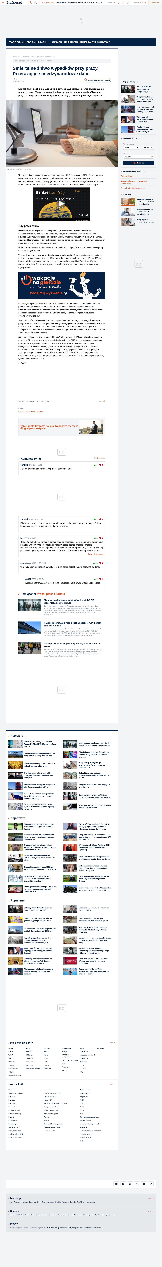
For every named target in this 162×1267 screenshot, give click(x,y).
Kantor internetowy (14, 1114)
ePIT (81, 1141)
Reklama (17, 1202)
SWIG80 (11, 1065)
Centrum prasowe (48, 1202)
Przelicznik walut (14, 1110)
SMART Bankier (85, 1120)
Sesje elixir (83, 1127)
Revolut (46, 1117)
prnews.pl (53, 1215)
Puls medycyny (88, 1215)
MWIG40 (11, 1062)
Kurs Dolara (30, 1062)
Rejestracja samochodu (52, 1127)
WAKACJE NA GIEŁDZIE (28, 42)
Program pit (84, 1097)
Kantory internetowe (33, 1069)
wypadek (39, 411)
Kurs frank (12, 1103)
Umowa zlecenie (49, 1097)
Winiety (46, 1120)
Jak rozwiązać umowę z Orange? (55, 1103)
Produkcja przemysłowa (70, 1060)
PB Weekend (12, 1120)
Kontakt (73, 1202)
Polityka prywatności (75, 1228)
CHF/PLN (29, 1058)
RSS (39, 1202)
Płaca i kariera (48, 2)
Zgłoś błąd (80, 1202)
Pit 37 (82, 1103)
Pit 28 (82, 1110)
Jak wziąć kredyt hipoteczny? (54, 1124)
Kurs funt (11, 1107)
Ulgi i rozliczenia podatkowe (89, 1117)
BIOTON (83, 1069)
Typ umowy (127, 153)
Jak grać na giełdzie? (15, 1093)
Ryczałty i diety (127, 176)
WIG (10, 1058)
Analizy (64, 1070)
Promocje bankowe (14, 1137)
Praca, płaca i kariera (26, 411)
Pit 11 (81, 1114)
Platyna (46, 1065)
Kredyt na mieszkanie (51, 1107)
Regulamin (50, 1228)
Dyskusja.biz (71, 1215)
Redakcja (24, 1202)
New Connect (13, 1069)
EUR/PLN (29, 1052)
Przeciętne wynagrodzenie (67, 1056)
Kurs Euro (29, 1065)
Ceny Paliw (48, 1069)
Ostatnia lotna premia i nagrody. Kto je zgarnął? (81, 42)
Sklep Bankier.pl (85, 1137)
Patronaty (32, 1202)
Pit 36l (82, 1107)
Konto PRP (48, 1100)
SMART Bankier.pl (23, 1215)
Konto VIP (12, 1117)
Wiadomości (50, 57)
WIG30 (10, 1052)
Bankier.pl (17, 57)
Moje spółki (83, 1062)
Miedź (46, 1055)
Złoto (45, 1052)
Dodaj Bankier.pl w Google (99, 80)
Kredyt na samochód (51, 1110)
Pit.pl (32, 1215)
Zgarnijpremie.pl (13, 1127)
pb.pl (79, 1215)
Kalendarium (84, 1058)
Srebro (46, 1062)
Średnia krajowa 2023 (15, 1134)
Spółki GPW (84, 1052)
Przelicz (140, 163)
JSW (81, 1072)
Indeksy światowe (14, 1075)
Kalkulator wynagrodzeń (52, 1093)
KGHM (82, 1065)
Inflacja (64, 1052)
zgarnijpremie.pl (110, 1215)
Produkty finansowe (62, 1202)
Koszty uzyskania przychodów (90, 1124)
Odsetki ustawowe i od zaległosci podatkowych (134, 182)
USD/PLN (29, 1055)
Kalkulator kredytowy (51, 1114)
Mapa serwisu (90, 1202)
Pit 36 (82, 1100)
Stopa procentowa (14, 1131)
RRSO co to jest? (50, 1131)
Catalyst (11, 1072)
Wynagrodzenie (24, 61)
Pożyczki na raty (85, 1134)
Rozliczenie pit (85, 1093)
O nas (10, 1202)
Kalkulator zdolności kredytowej (90, 1131)
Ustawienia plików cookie (92, 1228)
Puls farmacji (99, 1215)
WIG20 (10, 1055)
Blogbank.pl (12, 1124)
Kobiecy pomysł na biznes (42, 61)
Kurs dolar (11, 1100)
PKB (63, 1064)
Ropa (46, 1058)
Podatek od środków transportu (133, 188)
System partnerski (42, 1215)
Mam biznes (62, 1215)
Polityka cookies (61, 1228)
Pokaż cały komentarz (95, 554)
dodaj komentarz (99, 458)
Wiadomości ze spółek (87, 1055)
